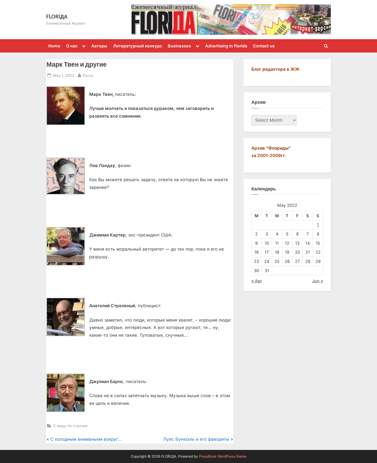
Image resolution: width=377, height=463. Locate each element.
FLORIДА (56, 16)
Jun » (317, 280)
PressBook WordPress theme (222, 456)
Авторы (99, 45)
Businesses (179, 45)
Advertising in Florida (226, 45)
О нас (71, 45)
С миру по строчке (70, 426)
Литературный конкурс (137, 45)
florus (88, 75)
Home (54, 45)
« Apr (256, 280)
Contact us (264, 45)
